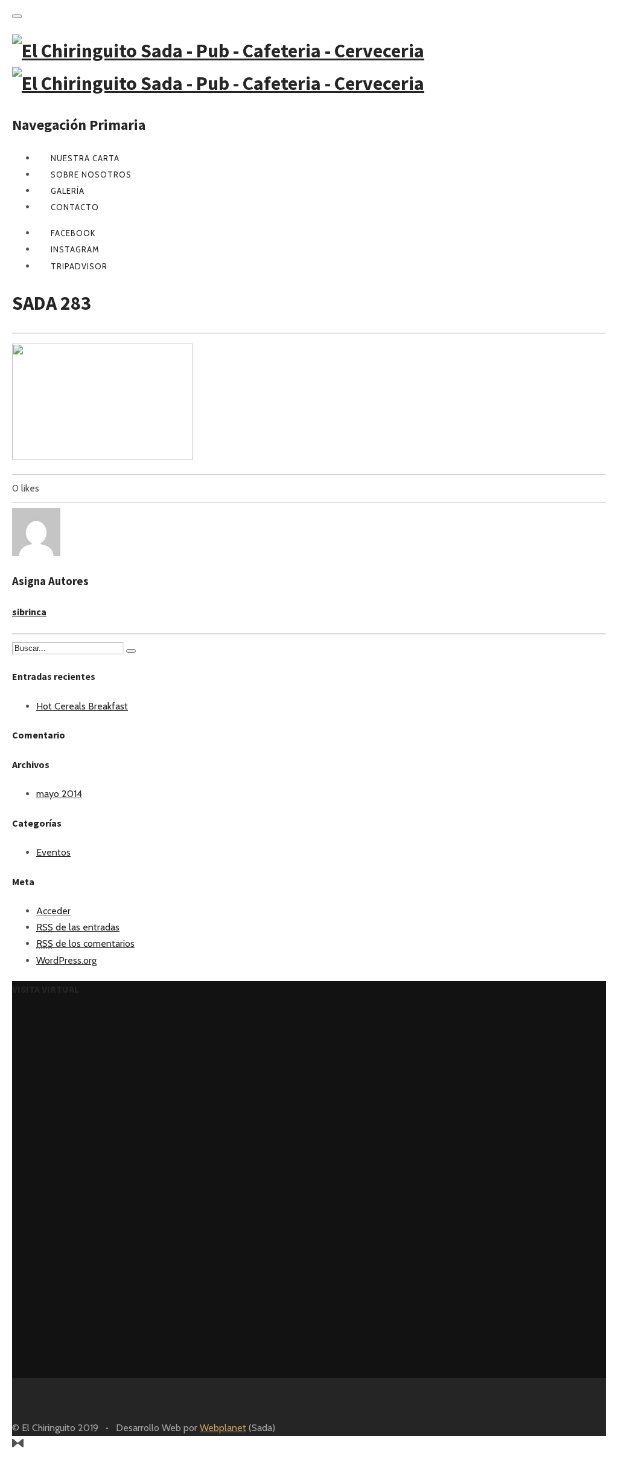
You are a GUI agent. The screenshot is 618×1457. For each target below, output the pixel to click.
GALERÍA (67, 191)
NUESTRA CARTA (85, 158)
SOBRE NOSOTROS (91, 174)
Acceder (53, 911)
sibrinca (29, 612)
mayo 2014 (59, 793)
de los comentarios (85, 943)
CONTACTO (75, 207)
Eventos (53, 852)
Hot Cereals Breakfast (82, 706)
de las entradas (77, 927)
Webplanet (223, 1427)
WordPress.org (66, 960)
